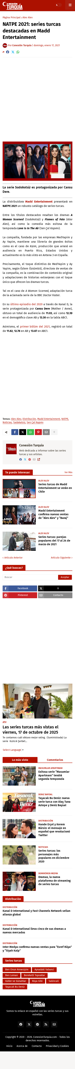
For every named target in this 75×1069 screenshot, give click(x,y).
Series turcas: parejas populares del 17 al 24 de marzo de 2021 (54, 540)
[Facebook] (7, 52)
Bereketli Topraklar (34, 975)
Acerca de (22, 1046)
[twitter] (25, 459)
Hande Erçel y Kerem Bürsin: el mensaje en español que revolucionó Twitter (54, 830)
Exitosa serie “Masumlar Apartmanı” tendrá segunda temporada (53, 775)
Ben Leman (11, 975)
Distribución (29, 419)
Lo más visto (20, 760)
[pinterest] (29, 459)
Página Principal (11, 17)
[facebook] (20, 459)
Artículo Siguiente (61, 557)
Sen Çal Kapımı (35, 422)
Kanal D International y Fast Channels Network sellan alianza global (36, 912)
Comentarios (55, 760)
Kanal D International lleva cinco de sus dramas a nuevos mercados (34, 930)
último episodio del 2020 (26, 304)
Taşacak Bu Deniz (15, 986)
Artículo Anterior (13, 557)
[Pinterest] (38, 432)
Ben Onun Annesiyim (16, 969)
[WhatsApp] (18, 52)
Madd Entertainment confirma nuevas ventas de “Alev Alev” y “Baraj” (53, 514)
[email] (34, 459)
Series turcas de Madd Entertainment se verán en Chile (55, 488)
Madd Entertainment (38, 201)
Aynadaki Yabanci (44, 969)
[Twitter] (12, 52)
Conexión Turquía (31, 445)
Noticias (7, 422)
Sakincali (54, 981)
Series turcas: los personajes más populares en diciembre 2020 (53, 856)
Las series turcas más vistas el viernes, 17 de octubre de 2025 (30, 730)
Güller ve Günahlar (15, 981)
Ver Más (68, 472)
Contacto (37, 1046)
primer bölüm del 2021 (35, 326)
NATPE (64, 419)
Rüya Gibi (37, 981)
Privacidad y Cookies (57, 1046)
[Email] (46, 432)
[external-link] (39, 459)
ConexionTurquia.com (45, 1037)
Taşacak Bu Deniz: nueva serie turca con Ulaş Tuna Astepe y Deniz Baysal (54, 801)
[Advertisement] (37, 99)
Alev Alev (27, 17)
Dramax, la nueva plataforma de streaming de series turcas (54, 880)
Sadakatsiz (19, 422)
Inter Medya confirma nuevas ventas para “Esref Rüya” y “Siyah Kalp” (37, 948)
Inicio (9, 1046)
